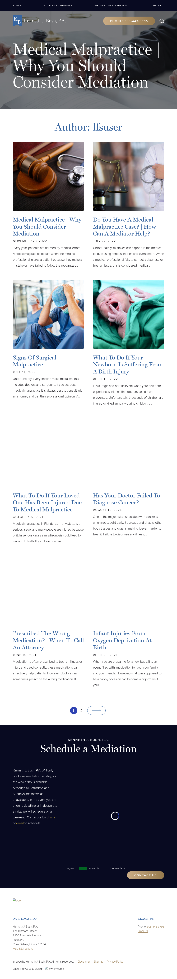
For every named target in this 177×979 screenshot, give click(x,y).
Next (96, 710)
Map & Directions (23, 948)
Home (17, 5)
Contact (157, 5)
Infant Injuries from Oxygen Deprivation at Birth (122, 640)
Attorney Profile (58, 5)
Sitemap (98, 961)
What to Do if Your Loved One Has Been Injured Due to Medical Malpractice (47, 502)
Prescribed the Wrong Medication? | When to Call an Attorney (48, 640)
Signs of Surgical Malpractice (34, 361)
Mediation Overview (111, 5)
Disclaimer (83, 961)
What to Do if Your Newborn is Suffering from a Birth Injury (128, 364)
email (20, 823)
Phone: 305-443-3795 (129, 21)
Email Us (143, 931)
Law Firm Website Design (28, 968)
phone (50, 817)
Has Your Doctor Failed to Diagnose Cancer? (126, 499)
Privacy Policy (115, 961)
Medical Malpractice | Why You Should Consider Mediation (47, 226)
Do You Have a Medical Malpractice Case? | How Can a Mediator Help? (124, 226)
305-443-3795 (155, 926)
